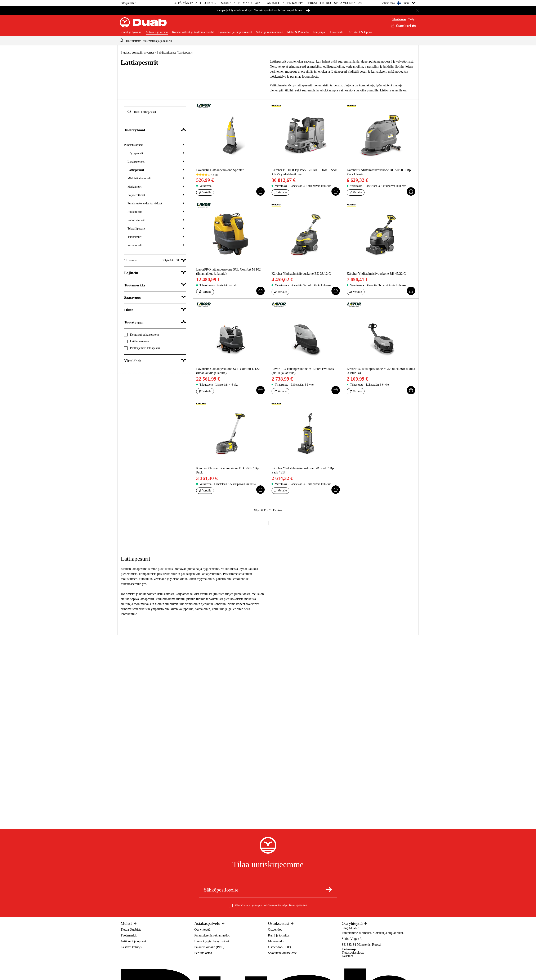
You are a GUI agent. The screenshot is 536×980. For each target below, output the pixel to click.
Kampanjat (319, 32)
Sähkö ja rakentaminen (269, 32)
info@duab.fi (129, 3)
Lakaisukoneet (136, 161)
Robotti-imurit (136, 220)
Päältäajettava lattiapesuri (145, 348)
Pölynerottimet (136, 195)
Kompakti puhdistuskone (144, 334)
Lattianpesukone (139, 341)
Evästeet (347, 956)
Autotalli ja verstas (157, 32)
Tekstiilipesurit (136, 228)
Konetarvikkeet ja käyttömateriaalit (193, 32)
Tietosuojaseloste (353, 952)
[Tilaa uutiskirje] (329, 889)
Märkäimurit (135, 186)
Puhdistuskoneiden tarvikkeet (145, 203)
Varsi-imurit (135, 245)
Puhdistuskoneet (166, 52)
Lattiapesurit (136, 170)
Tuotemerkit (337, 32)
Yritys (411, 19)
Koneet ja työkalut (131, 32)
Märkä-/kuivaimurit (139, 178)
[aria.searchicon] (121, 40)
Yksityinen (399, 19)
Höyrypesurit (135, 153)
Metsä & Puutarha (298, 32)
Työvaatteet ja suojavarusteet (235, 32)
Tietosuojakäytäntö (298, 905)
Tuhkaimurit (135, 237)
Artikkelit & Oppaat (360, 32)
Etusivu (125, 52)
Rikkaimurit (135, 211)
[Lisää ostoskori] (260, 191)
